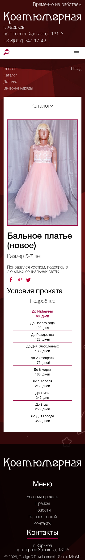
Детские (10, 82)
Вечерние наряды (18, 88)
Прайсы (42, 504)
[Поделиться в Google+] (20, 280)
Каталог (10, 75)
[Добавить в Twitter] (29, 280)
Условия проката (42, 497)
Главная (10, 69)
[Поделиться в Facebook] (11, 280)
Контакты (42, 524)
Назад (76, 69)
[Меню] (76, 53)
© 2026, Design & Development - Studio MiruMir (42, 557)
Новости (43, 510)
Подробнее (42, 301)
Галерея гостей (43, 517)
